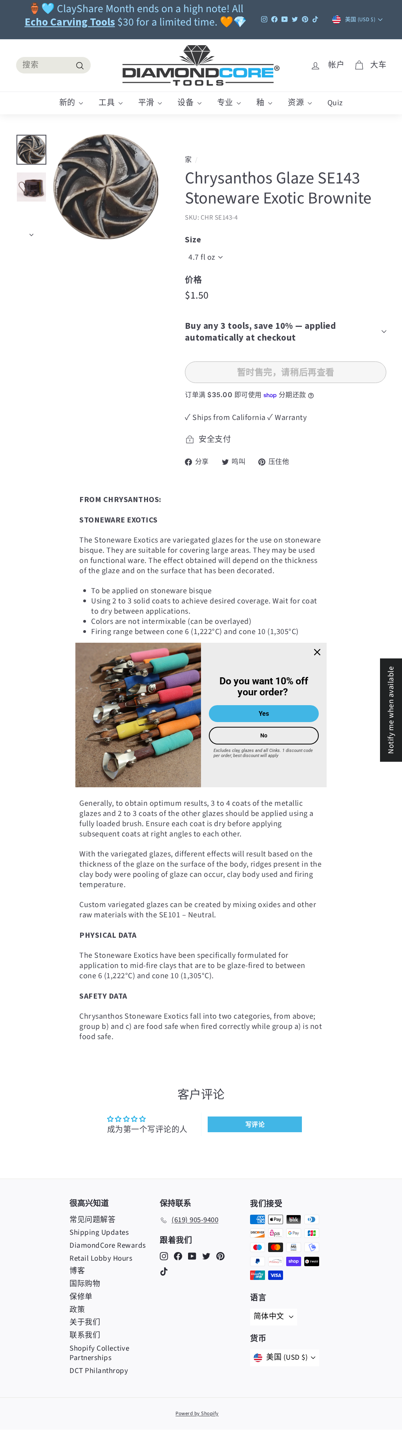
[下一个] (31, 233)
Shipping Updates (99, 1232)
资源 (297, 102)
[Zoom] (105, 186)
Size (193, 239)
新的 (68, 102)
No (263, 735)
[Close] (317, 652)
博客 (77, 1271)
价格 (193, 279)
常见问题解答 (92, 1220)
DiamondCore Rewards (107, 1245)
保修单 (81, 1297)
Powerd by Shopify (197, 1413)
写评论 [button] (255, 1124)
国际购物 (84, 1284)
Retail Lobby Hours (100, 1258)
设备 (186, 102)
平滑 (147, 102)
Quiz (335, 102)
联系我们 (84, 1335)
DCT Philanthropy (98, 1371)
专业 (226, 102)
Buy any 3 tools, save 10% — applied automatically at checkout (260, 331)
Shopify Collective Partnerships (99, 1353)
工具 (108, 102)
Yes (264, 713)
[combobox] (53, 65)
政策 (77, 1310)
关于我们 (84, 1322)
